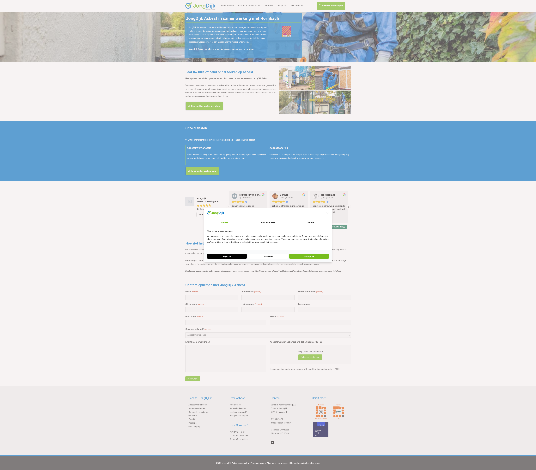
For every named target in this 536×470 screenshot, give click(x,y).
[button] (327, 213)
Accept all (309, 256)
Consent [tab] (225, 222)
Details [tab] (311, 222)
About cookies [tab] (268, 222)
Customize (268, 256)
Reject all (227, 256)
